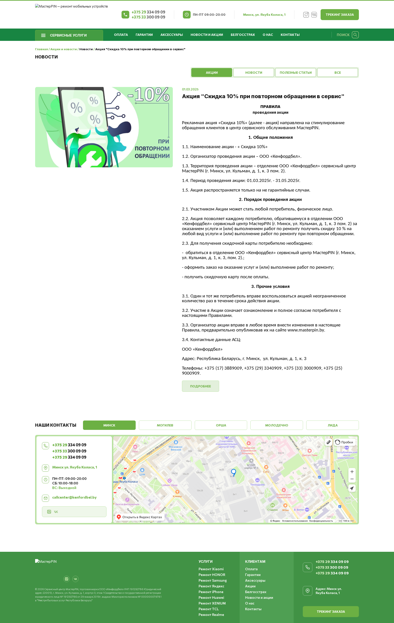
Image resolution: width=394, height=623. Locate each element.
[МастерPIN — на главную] (71, 14)
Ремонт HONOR (212, 575)
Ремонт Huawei (211, 597)
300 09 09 (148, 17)
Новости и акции (207, 35)
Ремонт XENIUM (212, 603)
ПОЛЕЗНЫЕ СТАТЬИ (296, 72)
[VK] (314, 15)
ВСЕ (337, 72)
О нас (268, 35)
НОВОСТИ (253, 72)
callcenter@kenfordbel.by (74, 497)
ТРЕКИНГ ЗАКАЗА (340, 14)
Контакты (290, 35)
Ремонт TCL (209, 609)
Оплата (121, 35)
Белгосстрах (243, 35)
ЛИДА (333, 425)
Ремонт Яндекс (211, 586)
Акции (250, 586)
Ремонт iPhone (211, 592)
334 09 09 (148, 12)
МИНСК (109, 425)
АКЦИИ (212, 72)
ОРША (221, 425)
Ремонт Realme (211, 614)
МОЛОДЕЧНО (276, 425)
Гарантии (144, 35)
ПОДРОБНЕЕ (200, 386)
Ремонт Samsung (213, 580)
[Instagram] (306, 15)
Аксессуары (172, 35)
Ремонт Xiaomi (211, 569)
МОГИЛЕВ (165, 425)
